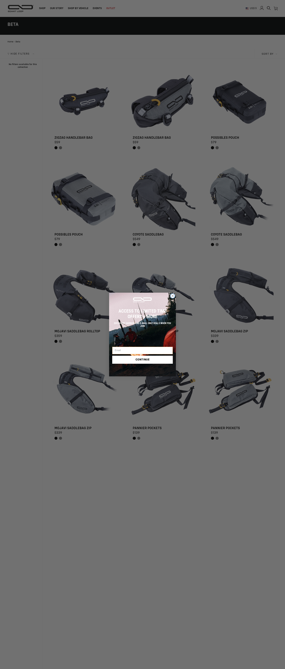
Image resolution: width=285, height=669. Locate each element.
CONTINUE (143, 359)
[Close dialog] (172, 296)
